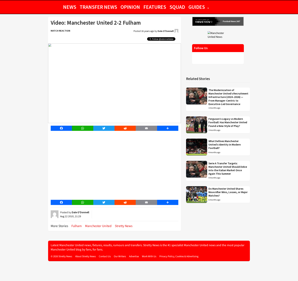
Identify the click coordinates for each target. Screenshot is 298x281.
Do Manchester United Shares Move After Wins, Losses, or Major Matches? (228, 192)
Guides (196, 7)
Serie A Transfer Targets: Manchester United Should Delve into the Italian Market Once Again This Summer (227, 168)
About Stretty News (85, 256)
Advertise (134, 256)
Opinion (130, 7)
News (69, 7)
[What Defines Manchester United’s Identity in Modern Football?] (196, 147)
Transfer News (98, 7)
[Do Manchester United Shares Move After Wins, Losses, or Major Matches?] (196, 194)
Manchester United (98, 226)
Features (154, 7)
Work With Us (149, 256)
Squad (177, 7)
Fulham (76, 226)
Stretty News (123, 226)
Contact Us (105, 256)
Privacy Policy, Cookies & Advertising (178, 256)
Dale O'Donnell (166, 31)
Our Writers (120, 256)
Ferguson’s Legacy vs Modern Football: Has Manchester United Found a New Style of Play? (227, 122)
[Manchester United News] (218, 35)
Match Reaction (60, 30)
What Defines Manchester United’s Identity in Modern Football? (224, 144)
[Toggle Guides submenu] (208, 7)
